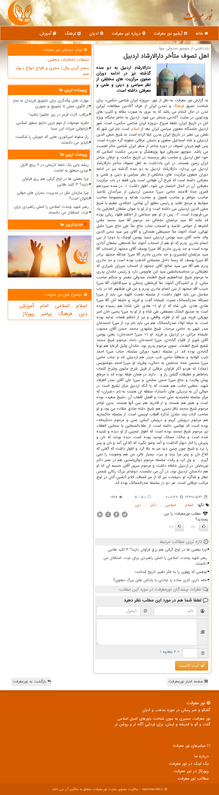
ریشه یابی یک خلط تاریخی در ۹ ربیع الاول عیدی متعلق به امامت (54, 167)
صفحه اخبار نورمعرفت (186, 681)
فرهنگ (71, 33)
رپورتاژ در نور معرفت (191, 771)
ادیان (94, 33)
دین (138, 505)
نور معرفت (197, 19)
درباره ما (201, 756)
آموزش (46, 33)
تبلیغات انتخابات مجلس (68, 60)
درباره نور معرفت (127, 33)
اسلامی (170, 505)
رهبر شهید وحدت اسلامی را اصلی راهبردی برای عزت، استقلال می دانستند (155, 560)
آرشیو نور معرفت (169, 33)
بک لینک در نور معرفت (189, 763)
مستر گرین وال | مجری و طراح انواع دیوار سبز (52, 71)
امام (44, 306)
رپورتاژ (29, 314)
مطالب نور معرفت (193, 778)
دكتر (153, 505)
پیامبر (46, 314)
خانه (200, 33)
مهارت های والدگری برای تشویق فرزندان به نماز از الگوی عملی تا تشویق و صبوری (51, 103)
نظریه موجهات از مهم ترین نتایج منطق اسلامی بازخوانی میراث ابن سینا (52, 125)
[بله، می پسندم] (203, 526)
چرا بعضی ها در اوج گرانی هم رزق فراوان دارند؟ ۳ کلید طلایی (157, 549)
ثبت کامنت (189, 665)
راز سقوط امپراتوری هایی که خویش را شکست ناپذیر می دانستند (52, 139)
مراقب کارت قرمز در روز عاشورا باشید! (59, 114)
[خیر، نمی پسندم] (179, 526)
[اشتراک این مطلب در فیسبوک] (116, 514)
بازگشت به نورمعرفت (30, 681)
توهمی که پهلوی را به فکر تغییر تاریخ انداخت (171, 572)
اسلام (135, 129)
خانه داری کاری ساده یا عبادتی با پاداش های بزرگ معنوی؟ (160, 580)
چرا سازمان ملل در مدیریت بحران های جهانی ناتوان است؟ (53, 195)
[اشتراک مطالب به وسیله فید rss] (99, 514)
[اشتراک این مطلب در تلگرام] (124, 514)
